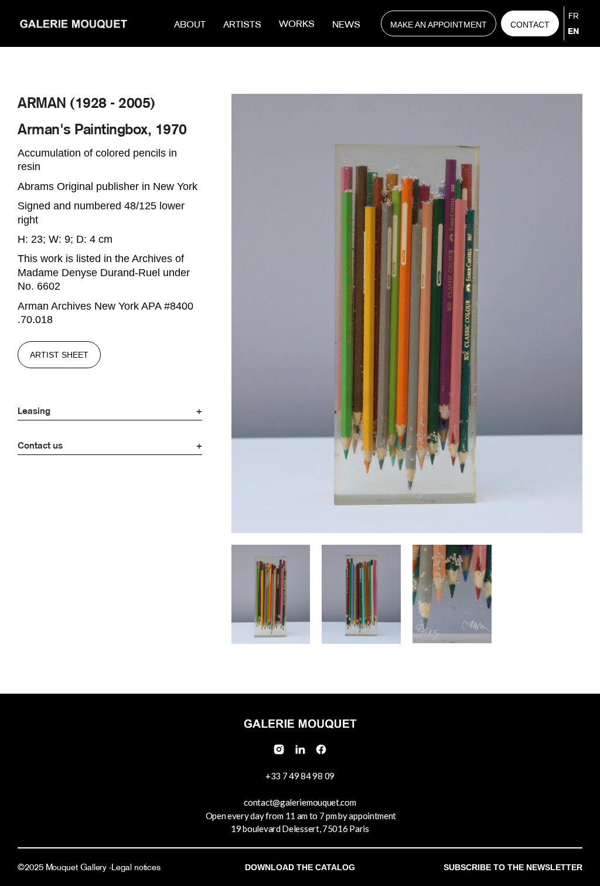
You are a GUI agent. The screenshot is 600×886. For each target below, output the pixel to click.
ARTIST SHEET (59, 354)
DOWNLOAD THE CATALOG (300, 867)
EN (573, 31)
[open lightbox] (271, 596)
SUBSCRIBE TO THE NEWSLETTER (513, 867)
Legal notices (136, 867)
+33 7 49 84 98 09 (300, 775)
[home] (73, 24)
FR (573, 16)
